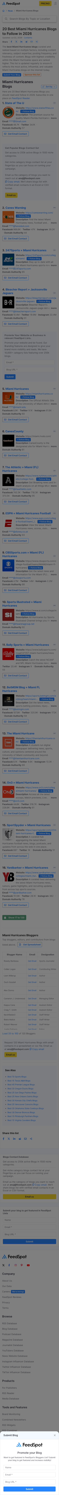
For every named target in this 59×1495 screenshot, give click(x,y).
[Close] (54, 1435)
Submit (29, 1489)
